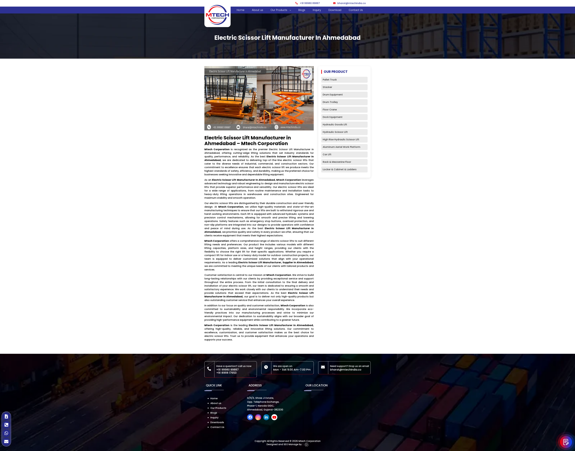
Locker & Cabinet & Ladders (340, 169)
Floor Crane (330, 109)
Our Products (279, 10)
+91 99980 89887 (309, 3)
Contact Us (356, 10)
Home (240, 10)
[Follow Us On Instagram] (259, 417)
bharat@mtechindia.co (351, 3)
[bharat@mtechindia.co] (6, 441)
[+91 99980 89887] (6, 425)
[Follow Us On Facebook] (251, 417)
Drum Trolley (330, 102)
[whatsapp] (6, 433)
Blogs (301, 10)
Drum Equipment (333, 94)
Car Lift (327, 154)
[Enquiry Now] (566, 442)
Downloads (217, 422)
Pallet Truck (330, 79)
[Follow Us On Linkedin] (267, 417)
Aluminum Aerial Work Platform (341, 147)
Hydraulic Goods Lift (335, 124)
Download (334, 10)
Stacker (327, 87)
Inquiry (317, 10)
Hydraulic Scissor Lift (335, 132)
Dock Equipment (332, 117)
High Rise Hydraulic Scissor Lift (341, 139)
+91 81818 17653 (226, 373)
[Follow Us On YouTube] (275, 417)
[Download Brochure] (6, 416)
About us (257, 10)
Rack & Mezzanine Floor (337, 162)
